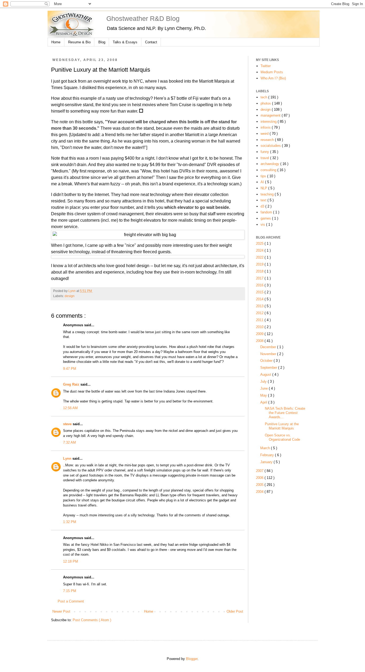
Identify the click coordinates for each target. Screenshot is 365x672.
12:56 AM (70, 408)
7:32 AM (69, 442)
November (268, 354)
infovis (266, 127)
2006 (260, 478)
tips (264, 176)
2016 (260, 285)
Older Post (235, 611)
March (265, 448)
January (267, 462)
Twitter (266, 66)
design (70, 296)
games (266, 218)
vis (263, 224)
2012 (260, 313)
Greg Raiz (71, 384)
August (266, 375)
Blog (101, 42)
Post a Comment (71, 601)
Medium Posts (272, 72)
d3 (263, 206)
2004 (260, 492)
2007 (260, 471)
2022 (260, 257)
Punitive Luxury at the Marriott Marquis (282, 426)
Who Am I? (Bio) (273, 78)
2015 (260, 292)
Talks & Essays (125, 42)
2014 (260, 299)
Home (55, 42)
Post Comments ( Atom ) (92, 620)
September (269, 368)
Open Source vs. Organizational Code (282, 437)
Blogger (191, 659)
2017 (260, 278)
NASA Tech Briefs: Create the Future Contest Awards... (285, 412)
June (264, 388)
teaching (268, 194)
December (268, 347)
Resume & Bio (79, 42)
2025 (260, 243)
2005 (260, 485)
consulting (269, 170)
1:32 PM (69, 522)
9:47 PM (69, 369)
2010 (260, 327)
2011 (260, 320)
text (264, 200)
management (271, 115)
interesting (269, 122)
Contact (151, 42)
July (264, 381)
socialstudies (271, 146)
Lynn (67, 458)
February (267, 455)
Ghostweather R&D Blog (143, 18)
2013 (260, 306)
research (268, 140)
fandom (267, 212)
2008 (260, 341)
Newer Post (61, 611)
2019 (260, 264)
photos (266, 103)
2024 (260, 250)
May (264, 395)
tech (264, 97)
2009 (260, 334)
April (264, 402)
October (267, 361)
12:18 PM (70, 561)
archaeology (270, 164)
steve (68, 424)
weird (265, 134)
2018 (260, 271)
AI (263, 182)
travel (265, 158)
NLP (264, 188)
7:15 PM (69, 591)
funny (265, 152)
